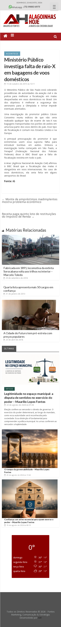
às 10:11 (21, 84)
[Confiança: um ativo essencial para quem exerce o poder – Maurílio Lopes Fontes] (30, 480)
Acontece (12, 53)
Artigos (9, 389)
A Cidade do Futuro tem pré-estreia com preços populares (27, 334)
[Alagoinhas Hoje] (30, 13)
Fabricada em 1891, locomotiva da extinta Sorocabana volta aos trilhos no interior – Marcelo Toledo (28, 271)
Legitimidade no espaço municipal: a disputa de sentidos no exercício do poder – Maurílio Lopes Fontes (28, 397)
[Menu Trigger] (54, 6)
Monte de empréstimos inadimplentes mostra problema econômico (29, 200)
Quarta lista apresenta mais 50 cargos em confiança (28, 288)
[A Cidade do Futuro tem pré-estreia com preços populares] (30, 301)
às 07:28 (20, 405)
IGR (40, 617)
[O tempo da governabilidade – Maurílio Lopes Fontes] (30, 430)
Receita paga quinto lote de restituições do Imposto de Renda (29, 215)
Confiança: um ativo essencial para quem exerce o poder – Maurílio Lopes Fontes (28, 521)
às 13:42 (19, 475)
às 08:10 (19, 525)
